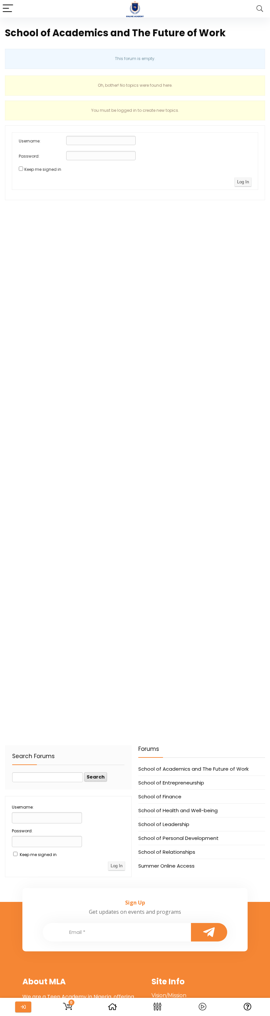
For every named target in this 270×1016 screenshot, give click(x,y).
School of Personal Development (178, 838)
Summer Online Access (166, 865)
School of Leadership (163, 824)
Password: (29, 156)
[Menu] (8, 8)
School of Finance (159, 796)
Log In (243, 181)
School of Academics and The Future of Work (193, 768)
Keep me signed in (42, 169)
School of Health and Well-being (178, 810)
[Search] (260, 8)
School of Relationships (166, 851)
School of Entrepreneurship (171, 782)
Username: (29, 141)
